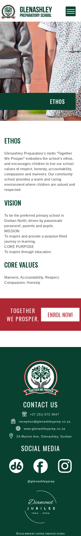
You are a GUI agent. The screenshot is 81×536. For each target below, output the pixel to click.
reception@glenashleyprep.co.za (44, 421)
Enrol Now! (60, 315)
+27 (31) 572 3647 (44, 414)
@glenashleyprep (41, 481)
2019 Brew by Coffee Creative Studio (42, 534)
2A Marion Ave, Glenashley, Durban (44, 436)
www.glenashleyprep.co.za (44, 428)
